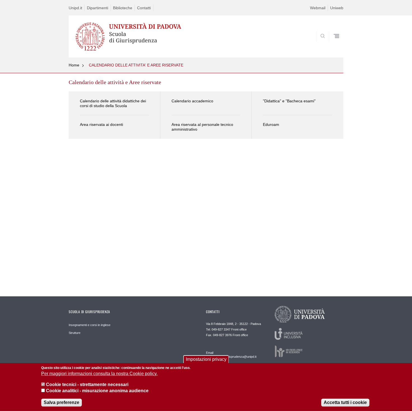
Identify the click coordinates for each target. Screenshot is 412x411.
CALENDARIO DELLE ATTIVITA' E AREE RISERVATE (136, 65)
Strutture (74, 332)
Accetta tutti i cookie (345, 402)
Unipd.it (75, 8)
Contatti (144, 8)
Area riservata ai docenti (101, 124)
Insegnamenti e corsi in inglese (89, 325)
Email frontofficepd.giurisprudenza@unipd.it (231, 354)
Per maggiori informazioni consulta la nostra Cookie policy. (99, 373)
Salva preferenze (61, 402)
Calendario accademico (192, 101)
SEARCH (333, 44)
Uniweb (336, 8)
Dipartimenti (97, 8)
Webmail (317, 8)
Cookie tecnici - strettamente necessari (87, 384)
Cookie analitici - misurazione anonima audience (97, 391)
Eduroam (271, 124)
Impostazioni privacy (206, 359)
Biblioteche (122, 8)
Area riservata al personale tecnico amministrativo (202, 126)
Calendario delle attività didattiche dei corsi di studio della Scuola (113, 103)
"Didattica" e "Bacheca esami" (289, 101)
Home (74, 65)
